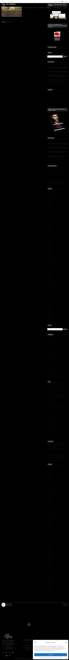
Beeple (63, 396)
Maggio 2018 (51, 309)
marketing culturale (56, 420)
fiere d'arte (57, 416)
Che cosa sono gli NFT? (58, 170)
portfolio (49, 426)
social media (63, 431)
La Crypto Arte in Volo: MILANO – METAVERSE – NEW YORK (58, 69)
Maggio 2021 (51, 250)
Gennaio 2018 (51, 317)
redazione (3, 21)
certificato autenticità (54, 403)
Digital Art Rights (52, 413)
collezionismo (51, 409)
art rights (57, 396)
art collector (55, 391)
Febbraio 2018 (51, 315)
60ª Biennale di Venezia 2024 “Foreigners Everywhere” (57, 65)
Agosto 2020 (51, 269)
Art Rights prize (51, 343)
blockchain (51, 398)
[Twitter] (10, 656)
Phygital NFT (51, 370)
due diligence (51, 416)
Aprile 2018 (50, 311)
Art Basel (50, 391)
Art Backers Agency (52, 337)
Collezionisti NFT (51, 351)
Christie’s (61, 405)
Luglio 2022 (50, 222)
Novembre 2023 (51, 193)
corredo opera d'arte (52, 411)
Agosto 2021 (51, 244)
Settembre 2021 (51, 242)
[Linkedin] (8, 1)
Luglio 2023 (50, 197)
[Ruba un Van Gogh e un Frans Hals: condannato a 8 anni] (11, 12)
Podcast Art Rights (52, 372)
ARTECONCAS (62, 391)
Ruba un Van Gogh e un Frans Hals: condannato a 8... (10, 19)
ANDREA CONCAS (55, 387)
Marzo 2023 (50, 206)
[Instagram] (5, 1)
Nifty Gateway (51, 424)
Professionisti (51, 374)
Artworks (50, 349)
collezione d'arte (60, 407)
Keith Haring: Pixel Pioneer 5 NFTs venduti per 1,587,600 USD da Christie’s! (57, 73)
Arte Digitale (62, 393)
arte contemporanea (53, 393)
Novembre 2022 (51, 214)
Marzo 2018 (50, 313)
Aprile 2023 (50, 204)
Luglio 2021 (50, 246)
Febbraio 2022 (51, 232)
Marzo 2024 (50, 191)
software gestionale (61, 433)
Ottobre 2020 (51, 265)
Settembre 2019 (51, 287)
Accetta (51, 654)
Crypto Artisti (51, 353)
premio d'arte (52, 429)
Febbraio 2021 (51, 256)
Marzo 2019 (50, 293)
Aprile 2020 (50, 277)
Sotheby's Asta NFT (51, 435)
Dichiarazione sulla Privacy (53, 657)
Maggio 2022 (51, 226)
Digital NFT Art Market (53, 360)
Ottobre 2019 (51, 285)
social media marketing (52, 433)
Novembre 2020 (51, 262)
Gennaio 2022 (51, 234)
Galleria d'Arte (51, 418)
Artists (49, 347)
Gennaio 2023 (51, 210)
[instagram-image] (6, 613)
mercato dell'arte (52, 422)
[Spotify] (11, 1)
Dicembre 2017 (51, 319)
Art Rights (50, 341)
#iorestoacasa (51, 385)
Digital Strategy (61, 413)
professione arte (54, 431)
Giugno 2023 (51, 199)
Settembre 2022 (51, 218)
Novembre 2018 (51, 299)
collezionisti (58, 409)
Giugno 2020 (51, 273)
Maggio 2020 (51, 275)
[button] (66, 642)
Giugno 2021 (51, 248)
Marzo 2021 (50, 254)
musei (59, 422)
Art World (50, 345)
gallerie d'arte (60, 418)
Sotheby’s (58, 435)
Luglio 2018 (50, 305)
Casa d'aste (58, 398)
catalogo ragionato (51, 400)
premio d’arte (55, 427)
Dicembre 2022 (51, 212)
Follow (65, 604)
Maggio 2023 (51, 201)
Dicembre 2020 (51, 260)
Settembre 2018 (51, 303)
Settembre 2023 (51, 195)
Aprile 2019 (50, 291)
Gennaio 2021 (51, 258)
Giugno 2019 (51, 289)
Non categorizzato (52, 368)
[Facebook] (2, 1)
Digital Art (50, 355)
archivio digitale (59, 389)
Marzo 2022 (50, 230)
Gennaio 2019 (51, 297)
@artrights (9, 604)
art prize (50, 396)
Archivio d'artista (51, 389)
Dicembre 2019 (51, 283)
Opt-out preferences (43, 657)
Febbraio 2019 (51, 295)
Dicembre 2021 (51, 236)
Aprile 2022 (50, 228)
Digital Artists (60, 411)
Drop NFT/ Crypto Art (53, 362)
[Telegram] (6, 656)
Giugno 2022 (51, 224)
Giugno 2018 (51, 307)
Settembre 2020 (51, 267)
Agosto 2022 (51, 220)
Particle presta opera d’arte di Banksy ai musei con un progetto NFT (56, 78)
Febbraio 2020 (51, 281)
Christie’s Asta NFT (51, 407)
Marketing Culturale (52, 366)
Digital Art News (51, 358)
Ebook (49, 364)
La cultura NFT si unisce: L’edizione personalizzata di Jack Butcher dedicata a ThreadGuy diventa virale (57, 83)
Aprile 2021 (50, 252)
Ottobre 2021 (51, 240)
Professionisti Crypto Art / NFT (55, 376)
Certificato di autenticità (53, 405)
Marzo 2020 (50, 279)
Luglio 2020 (50, 271)
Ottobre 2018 (51, 301)
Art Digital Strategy (52, 339)
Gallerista (49, 420)
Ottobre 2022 (51, 216)
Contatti (60, 657)
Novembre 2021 (51, 238)
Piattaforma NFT (58, 424)
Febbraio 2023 (51, 208)
